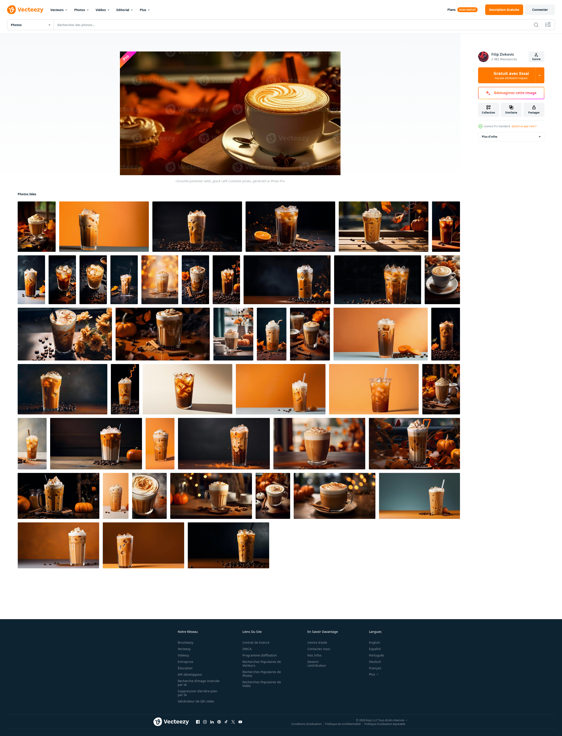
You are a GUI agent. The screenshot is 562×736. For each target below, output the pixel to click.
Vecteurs (57, 10)
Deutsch (375, 662)
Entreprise (185, 662)
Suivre (536, 59)
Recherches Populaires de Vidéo (261, 684)
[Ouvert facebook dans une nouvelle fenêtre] (198, 722)
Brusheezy (185, 642)
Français (375, 668)
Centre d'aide (317, 642)
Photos (79, 10)
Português (376, 655)
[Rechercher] (536, 24)
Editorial (122, 10)
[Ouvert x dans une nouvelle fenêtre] (233, 722)
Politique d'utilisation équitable (384, 724)
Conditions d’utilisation (306, 724)
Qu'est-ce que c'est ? (524, 126)
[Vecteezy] (25, 9)
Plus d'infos (489, 136)
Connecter (540, 10)
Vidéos (101, 10)
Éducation (185, 668)
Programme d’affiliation (259, 655)
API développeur (190, 674)
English (374, 642)
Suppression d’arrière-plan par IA (197, 693)
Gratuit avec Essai (511, 75)
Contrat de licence (255, 642)
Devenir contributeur (316, 664)
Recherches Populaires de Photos (261, 674)
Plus (143, 10)
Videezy (183, 655)
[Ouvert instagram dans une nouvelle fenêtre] (205, 722)
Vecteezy (184, 649)
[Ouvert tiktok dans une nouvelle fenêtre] (226, 722)
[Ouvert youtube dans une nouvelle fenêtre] (240, 722)
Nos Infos (314, 655)
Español (375, 649)
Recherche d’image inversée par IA (199, 683)
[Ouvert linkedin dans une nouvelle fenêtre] (212, 722)
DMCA (247, 649)
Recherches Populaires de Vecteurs (261, 664)
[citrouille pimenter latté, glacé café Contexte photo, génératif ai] (37, 226)
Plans (451, 10)
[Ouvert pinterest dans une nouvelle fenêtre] (219, 722)
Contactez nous (318, 649)
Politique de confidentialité (343, 724)
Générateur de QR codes (196, 701)
